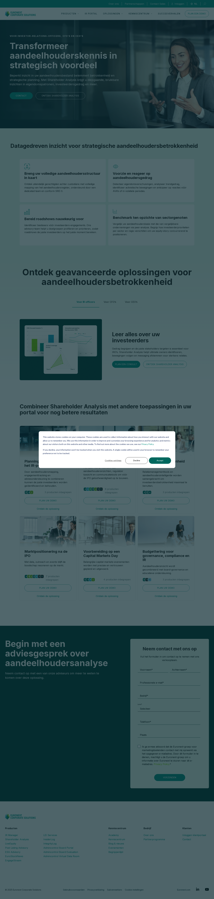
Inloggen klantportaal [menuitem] (194, 835)
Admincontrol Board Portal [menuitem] (58, 847)
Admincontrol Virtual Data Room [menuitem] (61, 856)
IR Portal (91, 13)
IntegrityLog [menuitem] (49, 843)
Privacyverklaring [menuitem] (95, 890)
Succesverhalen (169, 13)
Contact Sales (157, 3)
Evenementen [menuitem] (116, 847)
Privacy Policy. (162, 764)
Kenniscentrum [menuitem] (116, 839)
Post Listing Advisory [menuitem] (16, 847)
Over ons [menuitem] (149, 835)
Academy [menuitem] (113, 835)
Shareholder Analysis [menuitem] (17, 839)
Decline (136, 460)
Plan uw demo (48, 500)
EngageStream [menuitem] (13, 860)
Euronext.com (183, 890)
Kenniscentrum (139, 13)
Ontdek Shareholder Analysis (60, 95)
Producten (68, 13)
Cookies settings (113, 460)
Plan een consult (126, 364)
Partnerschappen (134, 3)
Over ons (114, 3)
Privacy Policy (147, 444)
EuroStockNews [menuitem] (14, 856)
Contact (21, 95)
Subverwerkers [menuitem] (114, 890)
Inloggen (179, 3)
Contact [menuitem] (186, 839)
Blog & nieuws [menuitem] (116, 843)
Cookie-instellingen (134, 890)
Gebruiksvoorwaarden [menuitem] (74, 890)
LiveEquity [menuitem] (10, 843)
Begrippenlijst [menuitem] (115, 852)
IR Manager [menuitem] (11, 835)
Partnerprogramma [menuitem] (154, 839)
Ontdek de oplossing (48, 508)
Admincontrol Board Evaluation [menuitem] (60, 852)
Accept (160, 460)
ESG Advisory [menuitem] (12, 852)
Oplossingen (111, 13)
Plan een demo (197, 13)
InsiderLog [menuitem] (49, 839)
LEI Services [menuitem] (50, 835)
